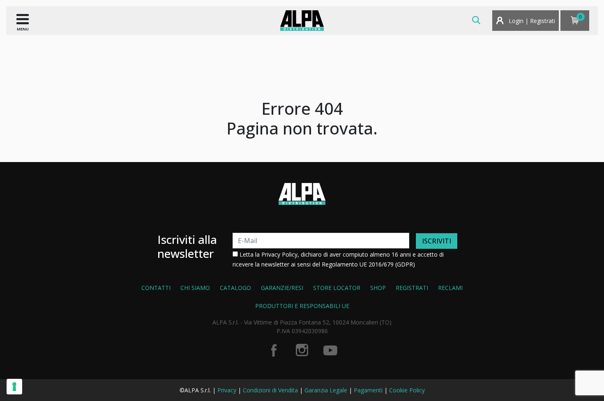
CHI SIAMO (195, 288)
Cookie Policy (407, 390)
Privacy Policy (279, 254)
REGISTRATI (412, 288)
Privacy (226, 390)
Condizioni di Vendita (270, 390)
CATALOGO (235, 288)
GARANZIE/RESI (282, 288)
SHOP (378, 288)
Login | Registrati (531, 21)
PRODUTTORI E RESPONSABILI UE (302, 306)
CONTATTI (156, 288)
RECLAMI (450, 288)
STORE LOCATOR (336, 288)
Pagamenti (368, 390)
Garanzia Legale (325, 390)
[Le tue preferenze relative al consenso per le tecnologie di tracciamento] (14, 386)
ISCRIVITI (436, 241)
